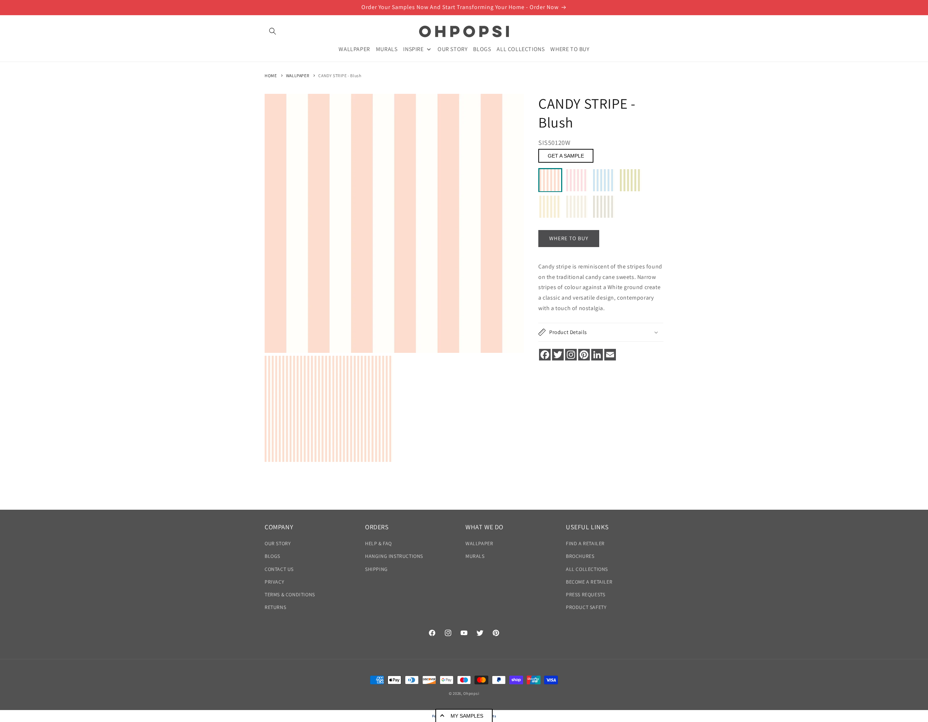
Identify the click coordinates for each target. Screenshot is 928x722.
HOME (271, 75)
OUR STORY (278, 543)
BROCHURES (580, 556)
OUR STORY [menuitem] (452, 49)
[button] (273, 31)
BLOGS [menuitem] (482, 49)
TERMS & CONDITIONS (290, 594)
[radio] (550, 180)
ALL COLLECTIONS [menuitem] (520, 49)
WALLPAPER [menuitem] (354, 49)
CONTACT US (279, 569)
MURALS (475, 556)
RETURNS (275, 607)
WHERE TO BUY (568, 238)
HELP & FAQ (378, 543)
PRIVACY (274, 582)
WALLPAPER (297, 75)
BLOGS (272, 556)
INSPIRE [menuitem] (413, 49)
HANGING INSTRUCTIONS (394, 556)
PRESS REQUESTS (585, 594)
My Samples (467, 716)
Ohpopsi (471, 693)
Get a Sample (566, 156)
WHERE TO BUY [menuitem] (569, 49)
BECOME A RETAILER (589, 582)
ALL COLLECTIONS (587, 569)
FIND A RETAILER (585, 543)
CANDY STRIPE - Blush (339, 75)
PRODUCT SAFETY (586, 607)
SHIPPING (376, 569)
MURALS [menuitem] (387, 49)
